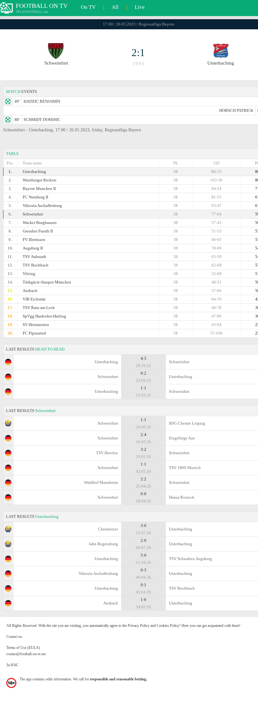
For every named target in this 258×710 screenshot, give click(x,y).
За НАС (12, 665)
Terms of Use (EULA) (23, 647)
